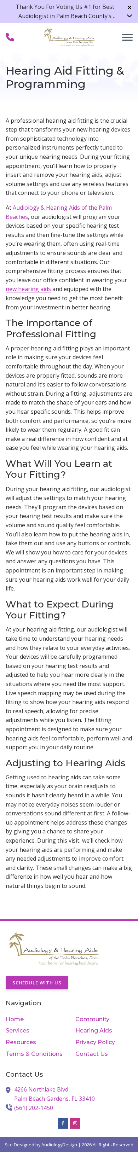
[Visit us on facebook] (63, 1123)
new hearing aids (28, 289)
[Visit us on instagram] (75, 1123)
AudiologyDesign (59, 1144)
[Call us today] (10, 37)
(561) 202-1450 (33, 1108)
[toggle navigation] (127, 37)
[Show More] (129, 15)
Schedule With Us (37, 982)
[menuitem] (34, 1019)
